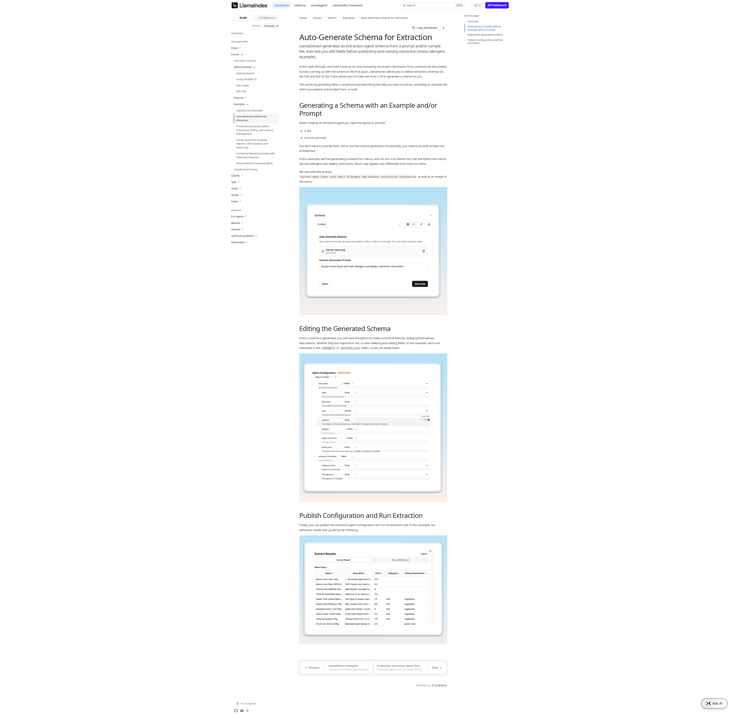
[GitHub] (236, 711)
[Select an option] (477, 5)
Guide (243, 17)
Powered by (423, 685)
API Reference (267, 17)
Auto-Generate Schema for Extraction (384, 18)
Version (256, 25)
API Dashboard (497, 5)
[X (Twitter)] (247, 711)
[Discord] (242, 711)
